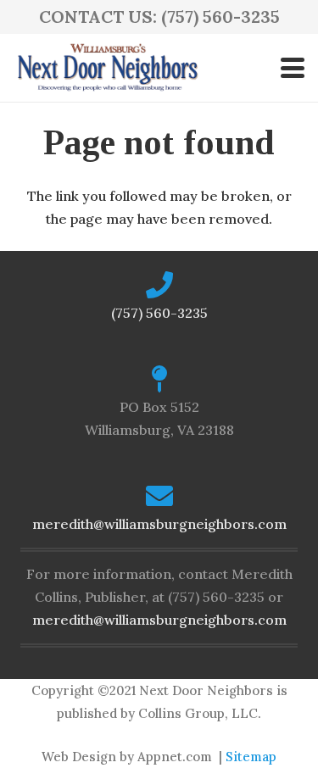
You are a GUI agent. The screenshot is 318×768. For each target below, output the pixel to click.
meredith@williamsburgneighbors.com (159, 523)
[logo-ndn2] (107, 67)
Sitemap (251, 757)
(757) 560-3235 (159, 312)
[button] (292, 68)
